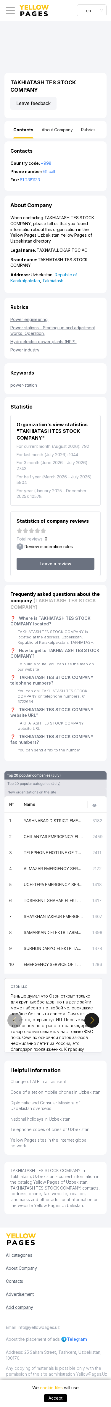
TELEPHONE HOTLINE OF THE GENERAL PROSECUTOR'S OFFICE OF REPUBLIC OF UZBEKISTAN (53, 852)
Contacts (14, 1281)
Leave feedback (33, 103)
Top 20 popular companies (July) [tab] (33, 775)
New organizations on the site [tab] (31, 792)
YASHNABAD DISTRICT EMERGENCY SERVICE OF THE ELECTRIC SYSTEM (53, 820)
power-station (23, 385)
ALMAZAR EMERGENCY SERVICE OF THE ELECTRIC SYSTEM (53, 868)
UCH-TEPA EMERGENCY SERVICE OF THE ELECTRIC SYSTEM (53, 884)
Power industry (24, 349)
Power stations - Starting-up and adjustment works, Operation (52, 330)
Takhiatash (52, 280)
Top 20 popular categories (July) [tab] (33, 783)
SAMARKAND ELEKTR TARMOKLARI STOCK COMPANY (53, 932)
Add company (19, 1307)
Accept (55, 1397)
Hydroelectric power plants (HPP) (43, 341)
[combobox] (92, 10)
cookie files (51, 1387)
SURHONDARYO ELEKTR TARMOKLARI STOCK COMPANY (53, 948)
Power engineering (29, 319)
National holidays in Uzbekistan (40, 1119)
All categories (19, 1255)
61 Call (49, 171)
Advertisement (20, 1294)
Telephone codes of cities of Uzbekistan (49, 1129)
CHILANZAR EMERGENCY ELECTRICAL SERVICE (53, 836)
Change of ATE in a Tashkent (38, 1081)
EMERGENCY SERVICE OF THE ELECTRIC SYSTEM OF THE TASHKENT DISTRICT (53, 964)
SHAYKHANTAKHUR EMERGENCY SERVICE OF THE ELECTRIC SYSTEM (53, 916)
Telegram (77, 1339)
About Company (21, 1268)
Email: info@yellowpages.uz (33, 1327)
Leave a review (55, 563)
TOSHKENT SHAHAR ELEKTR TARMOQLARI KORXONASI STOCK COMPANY (53, 900)
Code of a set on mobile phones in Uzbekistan (55, 1092)
